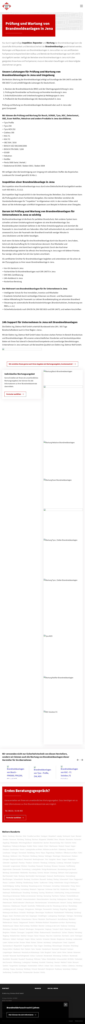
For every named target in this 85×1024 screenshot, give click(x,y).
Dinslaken (66, 946)
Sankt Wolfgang (8, 886)
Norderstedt (48, 956)
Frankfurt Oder (17, 972)
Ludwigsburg (52, 916)
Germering (47, 896)
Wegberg (6, 936)
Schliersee (48, 889)
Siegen (64, 859)
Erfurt (46, 846)
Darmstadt (22, 853)
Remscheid (28, 859)
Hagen (73, 846)
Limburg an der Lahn (52, 926)
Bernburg (6, 873)
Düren (36, 936)
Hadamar (64, 926)
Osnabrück (70, 849)
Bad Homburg (71, 922)
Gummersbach (8, 946)
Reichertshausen (41, 903)
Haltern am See (13, 942)
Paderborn (59, 853)
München (19, 836)
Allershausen (29, 903)
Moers (59, 859)
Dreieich (32, 922)
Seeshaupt (6, 893)
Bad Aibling (15, 889)
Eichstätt (22, 912)
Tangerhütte (13, 966)
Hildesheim (71, 859)
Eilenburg (53, 873)
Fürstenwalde (28, 972)
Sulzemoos (6, 906)
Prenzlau (22, 863)
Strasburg (47, 866)
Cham (71, 879)
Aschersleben (14, 873)
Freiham (63, 896)
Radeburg (58, 969)
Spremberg (66, 969)
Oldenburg (62, 849)
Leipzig (59, 836)
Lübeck (40, 846)
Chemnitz (68, 843)
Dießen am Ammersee (28, 896)
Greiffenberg (70, 866)
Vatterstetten (65, 886)
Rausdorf (22, 959)
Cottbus (64, 966)
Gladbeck (16, 949)
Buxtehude (73, 956)
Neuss (43, 853)
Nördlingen (30, 912)
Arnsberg (69, 939)
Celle (42, 952)
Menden (53, 939)
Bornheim (65, 936)
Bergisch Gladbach (16, 859)
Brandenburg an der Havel (67, 869)
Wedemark (17, 952)
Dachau (12, 899)
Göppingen (33, 916)
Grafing (17, 886)
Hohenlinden (58, 883)
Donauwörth (47, 909)
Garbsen (70, 949)
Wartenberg (73, 906)
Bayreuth (43, 879)
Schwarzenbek (62, 959)
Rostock (61, 846)
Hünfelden (34, 926)
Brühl (61, 929)
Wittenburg (17, 962)
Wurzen (46, 873)
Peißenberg (69, 912)
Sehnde (69, 952)
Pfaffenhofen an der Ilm (44, 906)
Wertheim (72, 919)
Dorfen (36, 883)
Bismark (75, 962)
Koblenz (74, 856)
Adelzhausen (77, 903)
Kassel (67, 846)
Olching (5, 899)
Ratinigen (78, 936)
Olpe (35, 946)
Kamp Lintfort (7, 949)
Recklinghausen (38, 859)
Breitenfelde (51, 959)
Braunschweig (55, 843)
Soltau (32, 956)
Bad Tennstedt (8, 876)
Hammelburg (70, 876)
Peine (64, 952)
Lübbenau (71, 966)
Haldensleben (32, 966)
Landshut (12, 883)
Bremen (78, 836)
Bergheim (6, 932)
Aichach (63, 903)
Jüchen (64, 932)
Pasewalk (39, 866)
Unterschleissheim (29, 899)
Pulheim (13, 932)
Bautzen (36, 972)
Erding (51, 883)
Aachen (46, 843)
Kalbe (70, 962)
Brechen (41, 926)
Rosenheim (6, 889)
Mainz (35, 846)
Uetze (54, 952)
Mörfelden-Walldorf (42, 922)
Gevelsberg (47, 946)
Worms (35, 919)
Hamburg (11, 836)
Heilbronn (14, 856)
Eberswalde (17, 869)
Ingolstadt (14, 863)
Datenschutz (79, 1021)
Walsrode (13, 956)
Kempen (30, 936)
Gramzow (62, 866)
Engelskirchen (28, 946)
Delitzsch (61, 873)
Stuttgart (44, 836)
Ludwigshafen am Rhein (34, 849)
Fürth (80, 853)
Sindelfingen (42, 916)
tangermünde (15, 866)
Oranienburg (26, 869)
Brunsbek (14, 959)
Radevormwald (45, 932)
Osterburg (49, 962)
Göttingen (48, 856)
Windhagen (30, 929)
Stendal (57, 962)
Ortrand (34, 969)
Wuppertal (42, 839)
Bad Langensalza (71, 873)
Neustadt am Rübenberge (30, 952)
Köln (24, 836)
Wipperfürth (18, 946)
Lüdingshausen (57, 942)
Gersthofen (31, 906)
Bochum (35, 839)
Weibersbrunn (7, 922)
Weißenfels (24, 873)
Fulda (16, 876)
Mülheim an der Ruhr (50, 849)
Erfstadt (74, 929)
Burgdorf (48, 952)
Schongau (20, 909)
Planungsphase (11, 262)
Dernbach (15, 929)
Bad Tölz (56, 889)
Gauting (41, 893)
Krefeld (29, 846)
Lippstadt (71, 942)
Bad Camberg (24, 926)
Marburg (22, 876)
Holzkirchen (64, 889)
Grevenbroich (56, 932)
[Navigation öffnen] (81, 6)
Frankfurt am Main (33, 836)
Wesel (28, 942)
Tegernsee (40, 889)
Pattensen (76, 952)
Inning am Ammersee (72, 893)
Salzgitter (52, 859)
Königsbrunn (29, 909)
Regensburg (50, 853)
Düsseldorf (52, 836)
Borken (33, 942)
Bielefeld (50, 839)
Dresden (5, 839)
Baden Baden (15, 919)
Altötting (19, 883)
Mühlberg (27, 969)
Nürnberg (20, 839)
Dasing (69, 903)
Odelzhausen (15, 906)
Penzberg (73, 889)
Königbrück (50, 969)
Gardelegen (23, 966)
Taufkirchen (44, 883)
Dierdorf (22, 929)
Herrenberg (78, 916)
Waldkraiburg (28, 883)
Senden (38, 949)
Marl (22, 949)
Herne (38, 853)
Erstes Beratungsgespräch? (27, 790)
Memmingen (40, 912)
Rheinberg (74, 946)
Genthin (5, 966)
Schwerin (36, 863)
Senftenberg (7, 972)
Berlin (5, 836)
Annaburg (19, 969)
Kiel (62, 843)
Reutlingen (56, 856)
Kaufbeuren (49, 912)
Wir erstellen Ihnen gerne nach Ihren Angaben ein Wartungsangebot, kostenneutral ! (41, 364)
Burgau (5, 916)
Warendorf (55, 949)
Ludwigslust (26, 962)
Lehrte (59, 952)
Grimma (40, 873)
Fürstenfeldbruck (72, 896)
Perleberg (35, 962)
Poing (73, 886)
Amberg (49, 879)
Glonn (78, 886)
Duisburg (28, 839)
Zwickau (57, 966)
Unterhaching (59, 893)
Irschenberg (25, 889)
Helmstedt (67, 863)
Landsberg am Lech (9, 909)
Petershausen (7, 903)
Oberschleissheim (43, 899)
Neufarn (70, 899)
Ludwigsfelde (36, 869)
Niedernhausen (8, 926)
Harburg (56, 909)
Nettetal (23, 936)
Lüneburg (59, 863)
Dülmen (39, 942)
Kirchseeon (47, 886)
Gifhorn (40, 966)
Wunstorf (63, 949)
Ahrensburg (57, 956)
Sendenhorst (46, 949)
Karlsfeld (19, 899)
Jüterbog (6, 969)
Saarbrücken (14, 849)
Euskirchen (57, 936)
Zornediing (56, 886)
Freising (77, 899)
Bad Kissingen (8, 879)
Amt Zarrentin (7, 962)
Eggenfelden (72, 909)
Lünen (5, 942)
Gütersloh (6, 863)
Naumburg (32, 873)
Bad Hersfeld (30, 876)
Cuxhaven (39, 956)
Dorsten (22, 942)
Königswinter (39, 929)
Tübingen (70, 916)
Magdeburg (7, 846)
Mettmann (6, 939)
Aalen (11, 916)
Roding (56, 879)
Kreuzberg (26, 893)
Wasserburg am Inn (35, 886)
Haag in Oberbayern (71, 883)
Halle (74, 843)
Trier (46, 859)
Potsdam (6, 849)
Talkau (44, 959)
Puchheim (55, 896)
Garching (53, 899)
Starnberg (34, 893)
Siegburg (48, 929)
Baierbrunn (49, 893)
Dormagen (20, 932)
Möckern (24, 866)
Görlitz (42, 972)
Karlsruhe (77, 839)
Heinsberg (78, 932)
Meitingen (38, 909)
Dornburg (71, 926)
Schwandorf (64, 879)
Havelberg (31, 866)
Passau (5, 883)
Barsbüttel (6, 959)
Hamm (22, 849)
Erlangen (6, 859)
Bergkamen (61, 939)
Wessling (68, 929)
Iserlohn (39, 939)
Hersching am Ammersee (11, 896)
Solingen (15, 853)
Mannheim (69, 839)
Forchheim (35, 879)
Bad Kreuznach (51, 919)
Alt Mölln (71, 959)
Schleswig (51, 863)
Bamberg (27, 879)
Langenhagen (7, 952)
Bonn (56, 839)
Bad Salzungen (41, 876)
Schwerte (46, 939)
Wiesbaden (14, 843)
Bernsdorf (41, 969)
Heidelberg (31, 853)
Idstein (16, 926)
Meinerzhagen (57, 946)
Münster (62, 839)
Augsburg (6, 843)
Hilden (36, 932)
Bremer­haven (66, 856)
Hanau (15, 922)
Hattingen (20, 939)
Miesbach (33, 889)
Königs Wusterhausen (49, 869)
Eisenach (50, 876)
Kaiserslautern (26, 919)
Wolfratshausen (16, 893)
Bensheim (41, 919)
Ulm (19, 856)
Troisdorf (55, 929)
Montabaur (6, 929)
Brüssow (55, 866)
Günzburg (77, 912)
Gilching (39, 896)
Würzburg (6, 856)
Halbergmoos (62, 899)
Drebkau (74, 969)
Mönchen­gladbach (25, 843)
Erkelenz (71, 932)
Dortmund (66, 836)
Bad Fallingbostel (23, 956)
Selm (33, 949)
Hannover (12, 839)
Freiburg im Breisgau (19, 846)
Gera (51, 966)
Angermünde (7, 869)
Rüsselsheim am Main (57, 922)
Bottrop (41, 856)
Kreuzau (42, 936)
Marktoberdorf (59, 912)
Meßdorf (64, 962)
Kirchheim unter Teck (21, 916)
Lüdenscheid (77, 939)
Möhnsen (37, 959)
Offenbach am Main (70, 853)
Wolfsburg (33, 856)
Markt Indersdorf (18, 903)
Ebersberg (24, 886)
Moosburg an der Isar (60, 906)
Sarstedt (6, 956)
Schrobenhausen (53, 903)
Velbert (13, 939)
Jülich (72, 936)
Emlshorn (65, 956)
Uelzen (46, 966)
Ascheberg (47, 942)
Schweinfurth (18, 879)
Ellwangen (6, 919)
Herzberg (79, 966)
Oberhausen (53, 846)
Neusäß (24, 906)
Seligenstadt (23, 922)
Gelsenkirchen (38, 843)
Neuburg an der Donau (10, 912)
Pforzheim (25, 856)
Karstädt (42, 962)
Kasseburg (29, 959)
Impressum (69, 1021)
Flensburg (44, 863)
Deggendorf (78, 879)
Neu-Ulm (49, 936)
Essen (73, 836)
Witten (33, 939)
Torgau (12, 969)
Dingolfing (63, 909)
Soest (65, 942)
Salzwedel (6, 866)
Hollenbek (78, 959)
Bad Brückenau (59, 876)
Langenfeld (29, 932)
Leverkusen (6, 853)
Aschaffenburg (63, 919)
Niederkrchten (15, 936)
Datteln (27, 949)
